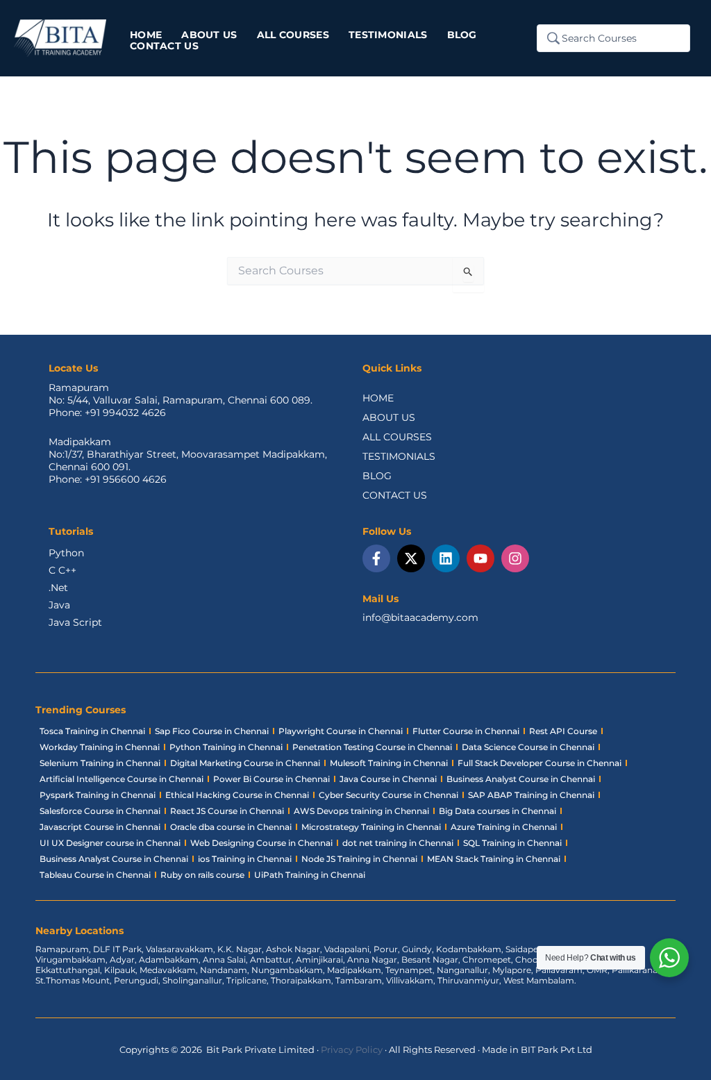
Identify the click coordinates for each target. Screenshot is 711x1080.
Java (59, 605)
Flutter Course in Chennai (465, 731)
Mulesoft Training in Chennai (389, 763)
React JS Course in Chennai (227, 811)
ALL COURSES (397, 437)
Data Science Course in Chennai (528, 747)
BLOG (377, 476)
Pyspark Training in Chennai (98, 795)
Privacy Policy (352, 1049)
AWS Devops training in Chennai (361, 811)
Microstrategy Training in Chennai (371, 827)
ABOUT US (388, 417)
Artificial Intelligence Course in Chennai (121, 779)
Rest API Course (563, 731)
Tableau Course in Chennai (95, 875)
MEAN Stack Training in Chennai (493, 859)
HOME (378, 398)
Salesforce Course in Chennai (100, 811)
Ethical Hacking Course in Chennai (237, 795)
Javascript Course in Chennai (100, 827)
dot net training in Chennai (397, 843)
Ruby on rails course (202, 875)
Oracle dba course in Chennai (231, 827)
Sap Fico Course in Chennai (212, 731)
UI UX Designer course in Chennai (110, 843)
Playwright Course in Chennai (340, 731)
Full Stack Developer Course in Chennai (539, 763)
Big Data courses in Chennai (497, 811)
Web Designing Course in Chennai (261, 843)
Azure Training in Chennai (504, 827)
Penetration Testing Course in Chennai (372, 747)
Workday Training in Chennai (100, 747)
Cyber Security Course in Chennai (388, 795)
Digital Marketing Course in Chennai (245, 763)
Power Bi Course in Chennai (271, 779)
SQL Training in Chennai (512, 843)
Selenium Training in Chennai (100, 763)
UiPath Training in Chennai (309, 875)
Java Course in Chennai (388, 779)
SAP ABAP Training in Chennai (531, 795)
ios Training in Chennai (245, 859)
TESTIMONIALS (398, 456)
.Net (58, 587)
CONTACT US (394, 495)
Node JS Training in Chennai (359, 859)
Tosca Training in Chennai (92, 731)
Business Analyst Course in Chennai (520, 779)
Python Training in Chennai (226, 747)
